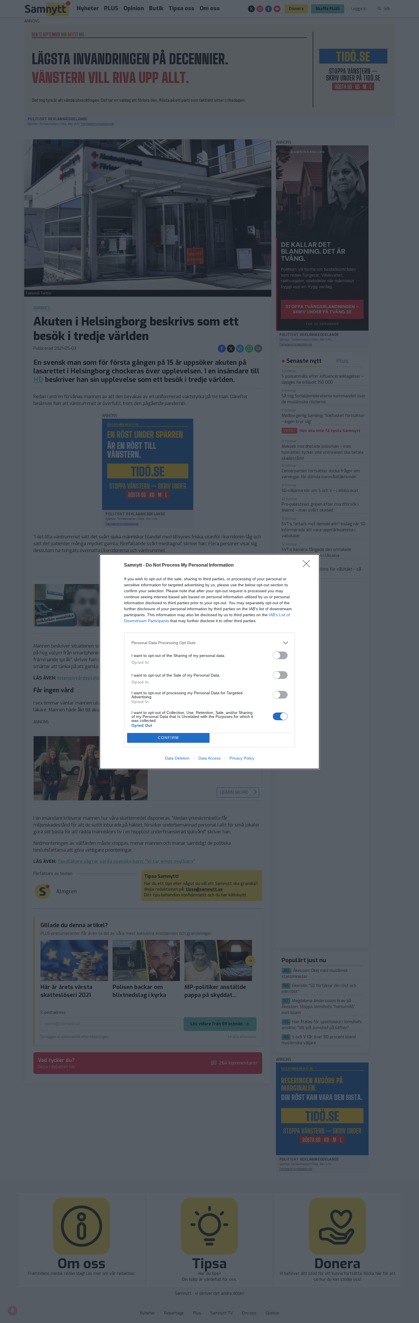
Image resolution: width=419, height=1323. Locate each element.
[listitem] (209, 643)
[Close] (308, 565)
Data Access (209, 758)
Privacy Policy (241, 758)
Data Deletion (177, 758)
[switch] (280, 655)
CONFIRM (168, 738)
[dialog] (209, 661)
